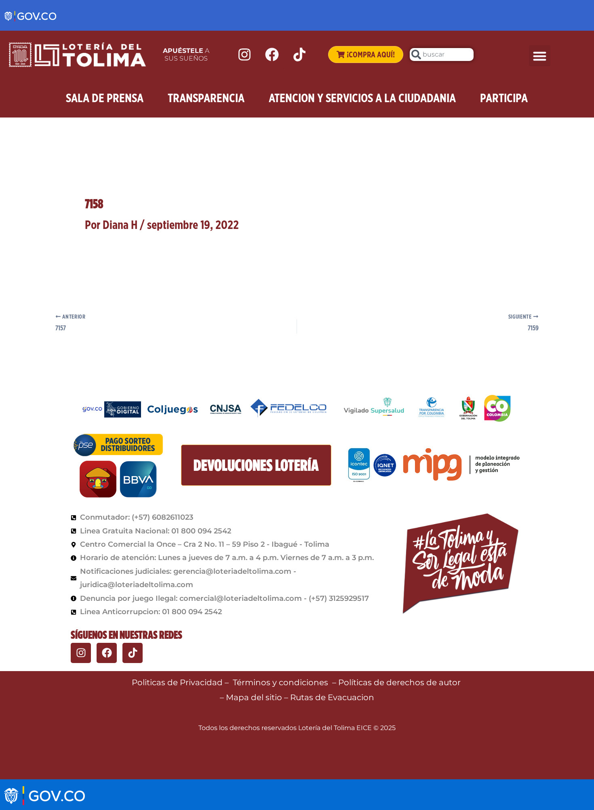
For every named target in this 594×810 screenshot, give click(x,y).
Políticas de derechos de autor (400, 682)
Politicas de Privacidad (177, 682)
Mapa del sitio (255, 697)
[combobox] (442, 54)
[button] (539, 56)
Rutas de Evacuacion (332, 697)
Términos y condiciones (280, 682)
